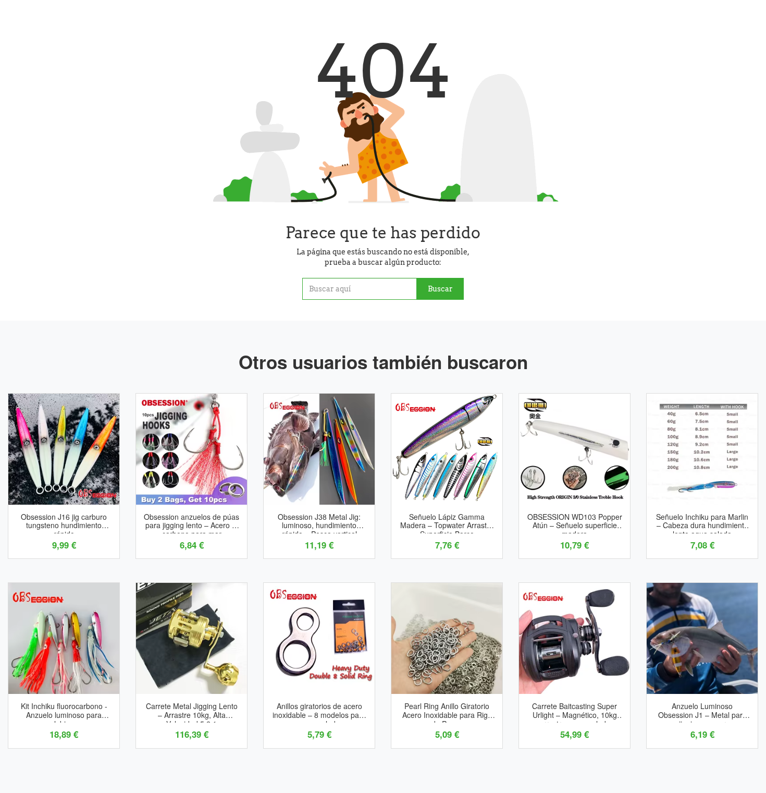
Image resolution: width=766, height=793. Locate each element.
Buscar (440, 289)
